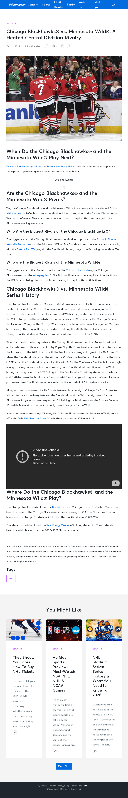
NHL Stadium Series (35, 418)
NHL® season (14, 213)
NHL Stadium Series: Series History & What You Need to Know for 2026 (102, 676)
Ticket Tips (96, 4)
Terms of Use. (84, 786)
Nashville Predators (17, 244)
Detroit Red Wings (27, 249)
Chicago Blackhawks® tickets (23, 166)
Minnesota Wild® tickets (61, 166)
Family (71, 4)
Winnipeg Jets (41, 275)
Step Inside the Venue (82, 4)
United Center (60, 507)
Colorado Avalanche (78, 270)
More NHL (64, 766)
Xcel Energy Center (57, 525)
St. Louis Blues (105, 239)
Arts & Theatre (58, 4)
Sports (46, 4)
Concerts (33, 4)
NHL (10, 578)
